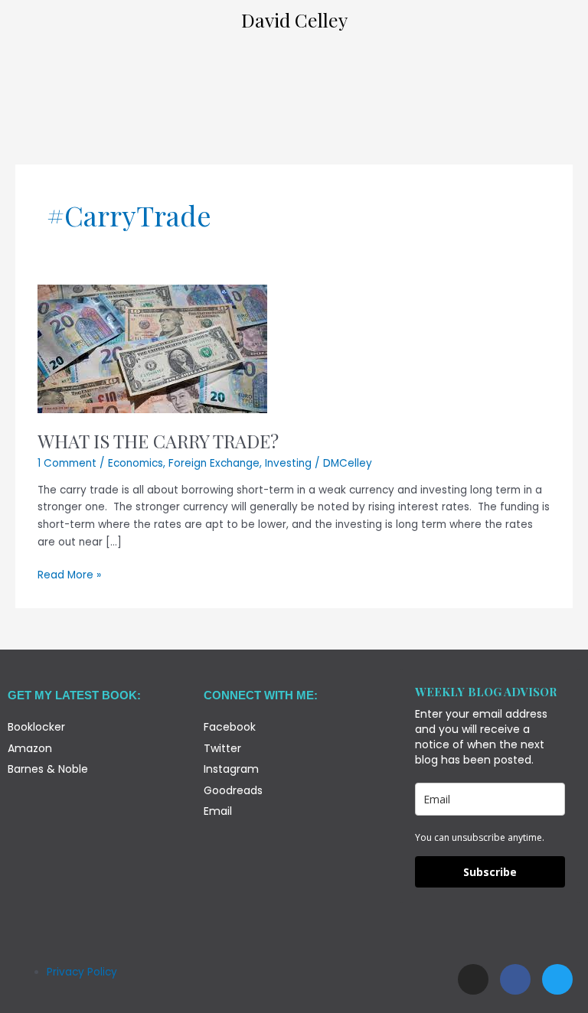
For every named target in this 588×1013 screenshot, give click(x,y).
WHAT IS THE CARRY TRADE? (158, 440)
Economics (135, 463)
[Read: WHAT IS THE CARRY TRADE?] (152, 348)
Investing (288, 463)
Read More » (69, 574)
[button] (294, 62)
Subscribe (490, 872)
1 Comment (67, 463)
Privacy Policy (82, 972)
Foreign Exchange (214, 463)
